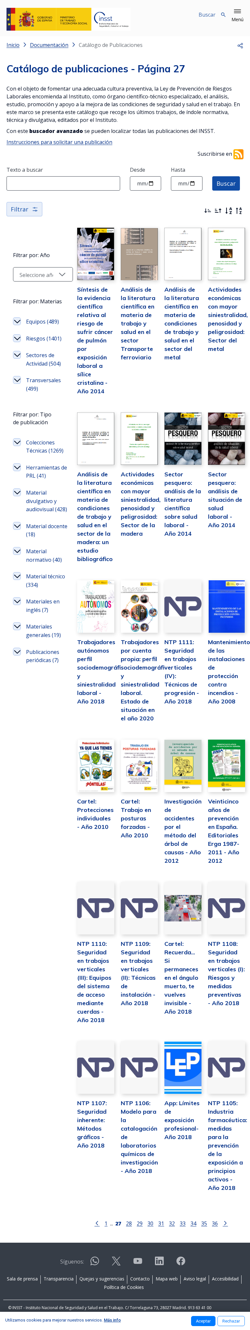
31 (161, 1223)
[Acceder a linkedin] (159, 1264)
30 (150, 1223)
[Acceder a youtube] (137, 1264)
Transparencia (59, 1279)
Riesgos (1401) (44, 338)
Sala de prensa (22, 1279)
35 (204, 1223)
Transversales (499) (43, 384)
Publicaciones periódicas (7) (42, 656)
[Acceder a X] (116, 1264)
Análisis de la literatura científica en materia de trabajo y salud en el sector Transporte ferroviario (138, 323)
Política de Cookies (124, 1287)
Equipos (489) (42, 321)
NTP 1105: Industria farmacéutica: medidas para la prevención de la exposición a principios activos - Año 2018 (227, 1145)
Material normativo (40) (44, 555)
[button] (237, 15)
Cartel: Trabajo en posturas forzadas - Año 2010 (136, 818)
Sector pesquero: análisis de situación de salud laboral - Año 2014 (225, 499)
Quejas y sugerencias (101, 1279)
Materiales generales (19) (43, 631)
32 (172, 1223)
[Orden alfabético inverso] (238, 211)
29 (140, 1223)
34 (193, 1223)
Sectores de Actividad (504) (43, 359)
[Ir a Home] (69, 19)
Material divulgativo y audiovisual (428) (46, 501)
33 (183, 1223)
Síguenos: (72, 1261)
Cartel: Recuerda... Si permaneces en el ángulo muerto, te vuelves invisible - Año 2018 (181, 977)
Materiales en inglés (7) (43, 606)
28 (129, 1223)
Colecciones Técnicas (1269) (44, 447)
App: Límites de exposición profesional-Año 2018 (182, 1120)
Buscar (226, 183)
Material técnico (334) (45, 580)
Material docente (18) (46, 530)
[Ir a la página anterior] (97, 1223)
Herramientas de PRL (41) (46, 472)
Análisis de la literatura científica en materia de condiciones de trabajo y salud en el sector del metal (181, 323)
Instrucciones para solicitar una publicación (59, 142)
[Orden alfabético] (228, 211)
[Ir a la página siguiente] (225, 1223)
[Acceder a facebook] (180, 1264)
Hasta (178, 169)
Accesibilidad (225, 1279)
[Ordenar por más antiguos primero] (218, 211)
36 (215, 1223)
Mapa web (167, 1279)
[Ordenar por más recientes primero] (207, 211)
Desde (137, 169)
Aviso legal (195, 1279)
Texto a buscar (25, 169)
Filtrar (19, 209)
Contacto (140, 1279)
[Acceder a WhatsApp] (95, 1264)
